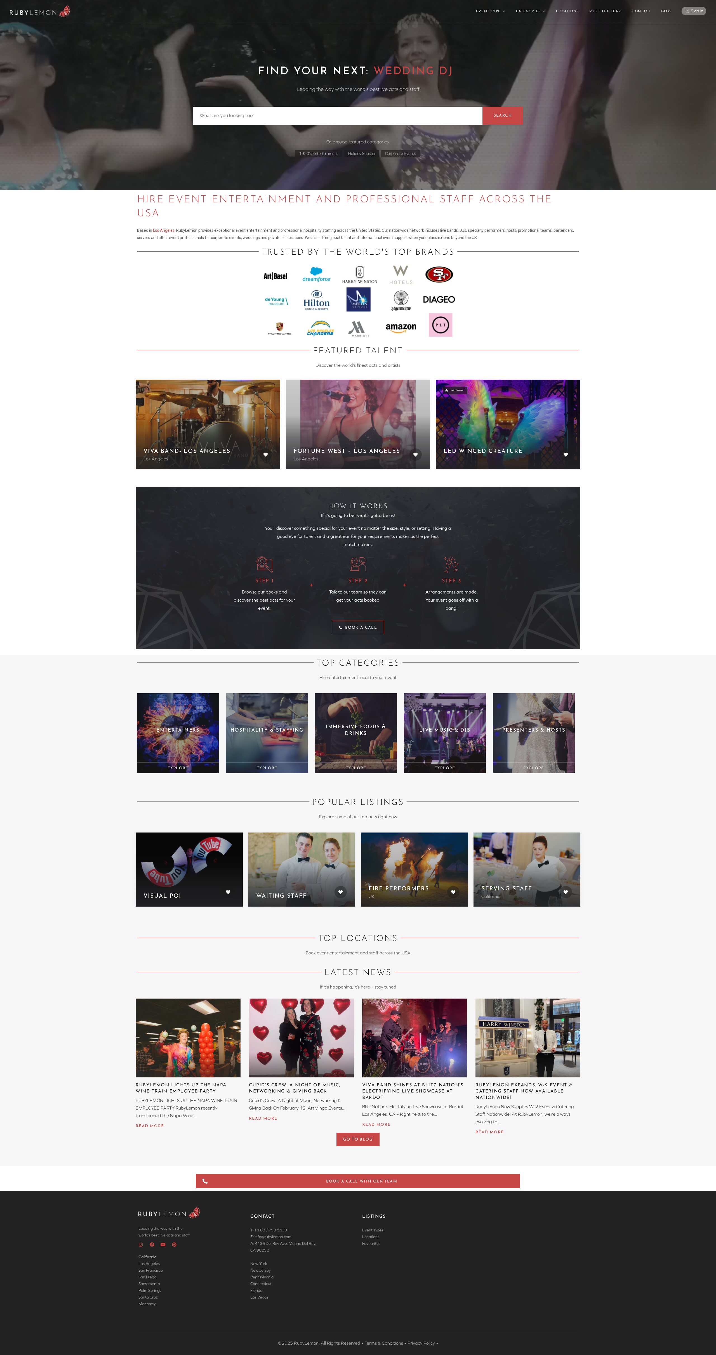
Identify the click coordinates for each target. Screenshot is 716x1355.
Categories (528, 11)
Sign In (696, 10)
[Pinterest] (174, 1244)
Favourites (371, 1243)
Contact (641, 11)
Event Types (372, 1230)
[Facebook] (152, 1244)
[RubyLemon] (40, 11)
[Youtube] (163, 1244)
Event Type (488, 11)
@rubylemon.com (276, 1237)
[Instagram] (140, 1244)
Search (503, 115)
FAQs (666, 11)
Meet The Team (605, 11)
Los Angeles (164, 230)
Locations (567, 11)
